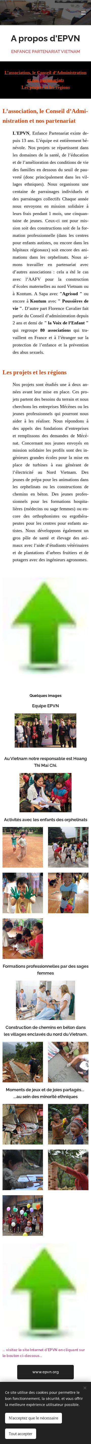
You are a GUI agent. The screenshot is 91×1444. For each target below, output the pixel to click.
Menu (83, 13)
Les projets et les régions (45, 87)
